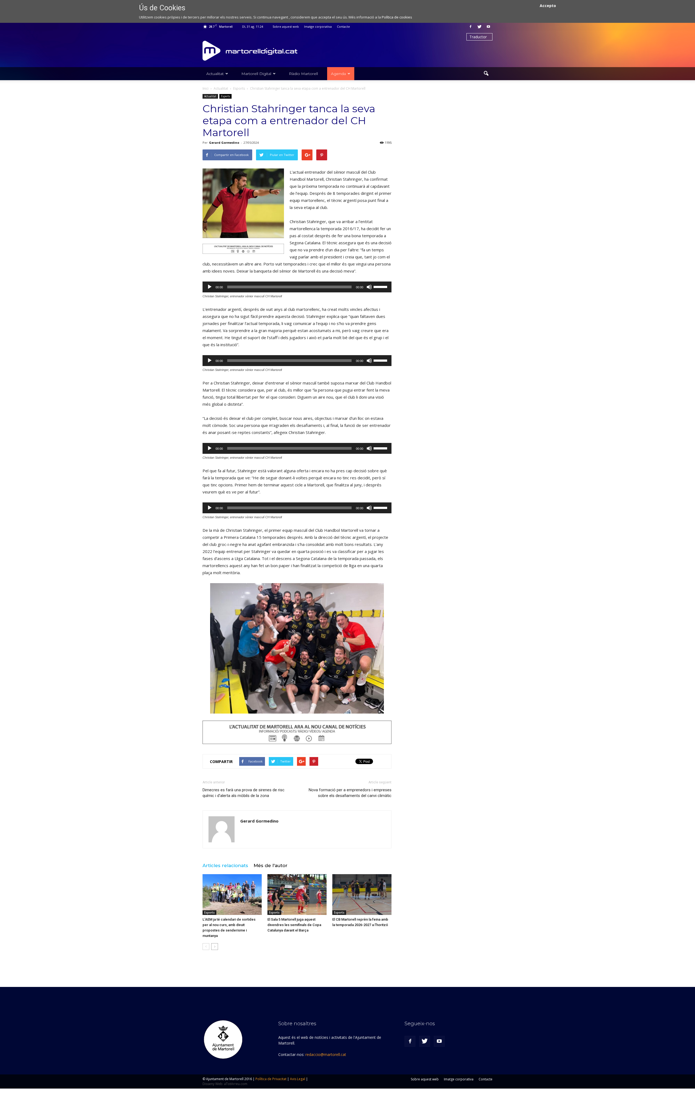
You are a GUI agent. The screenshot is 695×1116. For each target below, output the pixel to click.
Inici (205, 88)
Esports (225, 96)
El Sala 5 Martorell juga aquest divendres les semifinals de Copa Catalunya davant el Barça (294, 924)
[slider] (381, 286)
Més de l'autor (271, 865)
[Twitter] (479, 26)
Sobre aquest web (286, 26)
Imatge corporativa (318, 26)
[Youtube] (488, 26)
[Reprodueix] (209, 287)
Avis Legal (297, 1079)
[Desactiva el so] (369, 287)
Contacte (343, 26)
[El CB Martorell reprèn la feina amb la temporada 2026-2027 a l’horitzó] (361, 894)
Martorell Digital (256, 73)
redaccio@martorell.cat (325, 1054)
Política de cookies (397, 17)
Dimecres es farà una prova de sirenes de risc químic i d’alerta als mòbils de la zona (244, 792)
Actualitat (215, 73)
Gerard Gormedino (224, 142)
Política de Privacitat (270, 1079)
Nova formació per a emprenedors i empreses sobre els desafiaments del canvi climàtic (350, 792)
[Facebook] (470, 26)
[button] (485, 73)
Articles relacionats (225, 865)
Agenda (338, 73)
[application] (297, 287)
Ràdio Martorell (303, 73)
